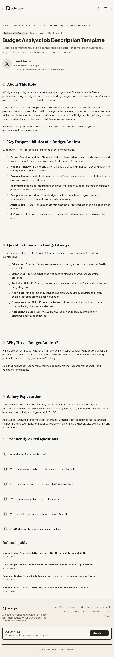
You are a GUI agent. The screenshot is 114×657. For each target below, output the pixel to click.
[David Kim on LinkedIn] (30, 61)
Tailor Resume (86, 607)
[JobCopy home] (14, 8)
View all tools (99, 633)
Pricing (67, 611)
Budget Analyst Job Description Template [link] (70, 25)
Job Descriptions (37, 25)
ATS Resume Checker (65, 607)
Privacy (108, 615)
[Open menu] (106, 8)
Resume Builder (104, 607)
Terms (109, 611)
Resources (19, 25)
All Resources (81, 611)
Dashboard (96, 611)
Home (5, 25)
